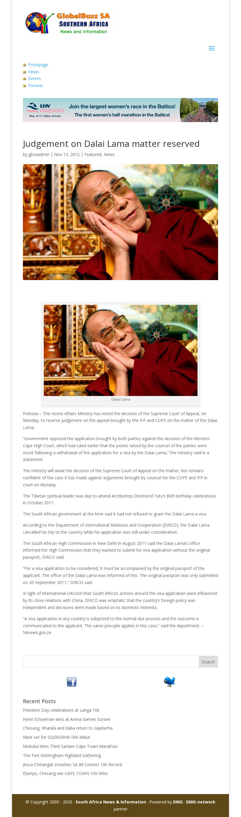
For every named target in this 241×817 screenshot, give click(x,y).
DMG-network (200, 802)
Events (34, 78)
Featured (92, 154)
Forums (35, 85)
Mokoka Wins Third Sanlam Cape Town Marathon (70, 746)
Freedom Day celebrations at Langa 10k (61, 710)
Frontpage (38, 64)
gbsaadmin (39, 154)
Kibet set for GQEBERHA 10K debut (56, 737)
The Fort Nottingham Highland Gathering (62, 755)
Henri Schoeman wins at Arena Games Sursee (66, 719)
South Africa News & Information (111, 802)
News (33, 71)
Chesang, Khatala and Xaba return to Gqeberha (68, 728)
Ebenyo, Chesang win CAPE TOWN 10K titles (65, 773)
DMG (178, 802)
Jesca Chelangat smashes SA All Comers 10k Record (72, 764)
